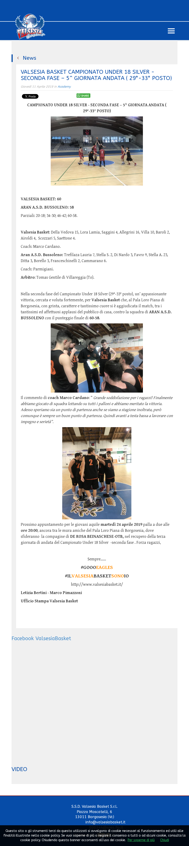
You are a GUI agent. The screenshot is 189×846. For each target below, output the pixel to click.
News (29, 58)
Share (85, 95)
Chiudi (164, 840)
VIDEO (19, 769)
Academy (64, 86)
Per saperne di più (141, 840)
